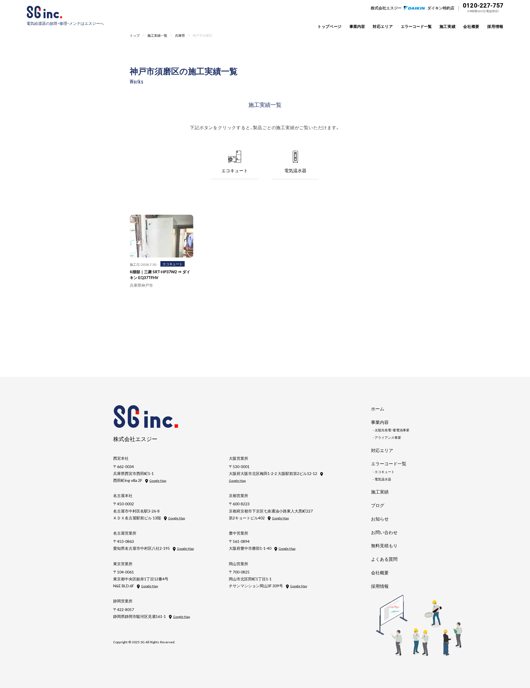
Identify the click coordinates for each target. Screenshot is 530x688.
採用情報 (495, 26)
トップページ (329, 26)
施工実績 (447, 26)
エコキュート (172, 263)
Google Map (157, 480)
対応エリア (383, 26)
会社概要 (471, 26)
